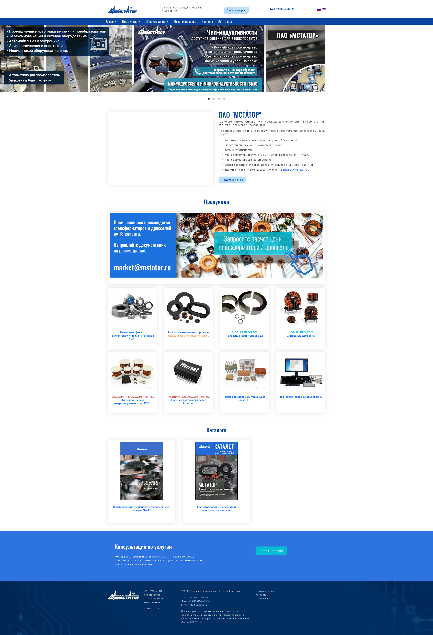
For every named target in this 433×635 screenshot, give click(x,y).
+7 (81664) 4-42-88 (197, 597)
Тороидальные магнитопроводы (188, 332)
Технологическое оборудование (301, 396)
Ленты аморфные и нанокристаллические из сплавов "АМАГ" (141, 508)
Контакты (225, 21)
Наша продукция (265, 591)
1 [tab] (209, 99)
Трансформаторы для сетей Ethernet (188, 401)
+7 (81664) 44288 (284, 9)
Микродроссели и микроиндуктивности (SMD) (132, 401)
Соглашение (263, 598)
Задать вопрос (236, 10)
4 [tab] (224, 99)
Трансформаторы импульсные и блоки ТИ (244, 398)
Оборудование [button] (155, 21)
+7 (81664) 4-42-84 (199, 601)
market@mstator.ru (295, 169)
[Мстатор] (123, 9)
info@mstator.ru (198, 605)
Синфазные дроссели (301, 335)
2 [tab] (214, 99)
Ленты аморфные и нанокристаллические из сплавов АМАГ (132, 335)
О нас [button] (110, 21)
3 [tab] (219, 99)
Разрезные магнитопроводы (244, 335)
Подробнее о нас (232, 179)
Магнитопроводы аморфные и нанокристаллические (216, 508)
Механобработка (185, 21)
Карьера (207, 21)
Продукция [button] (130, 21)
